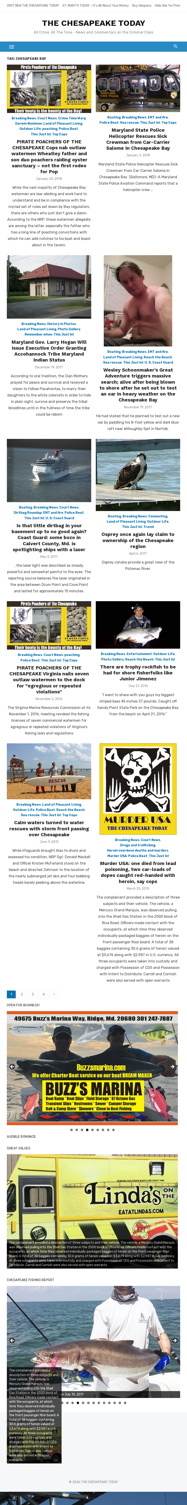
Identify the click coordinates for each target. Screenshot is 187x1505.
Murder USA (117, 856)
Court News (47, 118)
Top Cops (59, 134)
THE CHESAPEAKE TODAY (93, 23)
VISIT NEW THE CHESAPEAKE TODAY (33, 6)
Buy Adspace (141, 6)
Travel (148, 527)
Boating (114, 117)
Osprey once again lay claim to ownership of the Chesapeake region (137, 540)
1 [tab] (71, 1130)
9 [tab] (113, 1130)
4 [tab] (87, 1130)
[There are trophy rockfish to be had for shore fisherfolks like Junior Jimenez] (138, 625)
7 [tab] (103, 1130)
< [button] (12, 1067)
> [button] (172, 1067)
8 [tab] (108, 1130)
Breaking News (24, 118)
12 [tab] (120, 1403)
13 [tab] (125, 1403)
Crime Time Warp (72, 118)
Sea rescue (129, 123)
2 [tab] (76, 1130)
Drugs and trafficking (137, 845)
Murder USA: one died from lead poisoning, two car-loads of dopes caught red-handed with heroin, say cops (138, 872)
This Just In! (41, 134)
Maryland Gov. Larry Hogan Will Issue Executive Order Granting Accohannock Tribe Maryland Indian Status (49, 351)
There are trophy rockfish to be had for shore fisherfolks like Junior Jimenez (138, 673)
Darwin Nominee (28, 124)
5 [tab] (92, 1130)
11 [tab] (115, 1403)
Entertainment (139, 654)
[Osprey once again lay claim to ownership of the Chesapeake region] (138, 475)
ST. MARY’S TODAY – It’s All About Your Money (95, 6)
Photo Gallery (69, 329)
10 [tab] (109, 1403)
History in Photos (61, 324)
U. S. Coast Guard (159, 362)
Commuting (157, 516)
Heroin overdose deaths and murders (137, 850)
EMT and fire (158, 117)
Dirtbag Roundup (28, 513)
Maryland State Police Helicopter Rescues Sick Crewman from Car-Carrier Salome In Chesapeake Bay (138, 139)
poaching (49, 129)
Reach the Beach (158, 357)
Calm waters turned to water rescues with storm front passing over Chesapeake (49, 828)
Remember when (38, 334)
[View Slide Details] (92, 1068)
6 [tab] (97, 1130)
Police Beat (68, 129)
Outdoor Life (30, 129)
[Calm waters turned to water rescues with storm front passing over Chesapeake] (49, 771)
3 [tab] (82, 1130)
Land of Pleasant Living (62, 124)
